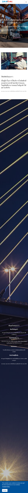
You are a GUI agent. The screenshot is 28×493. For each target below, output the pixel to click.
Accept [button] (4, 490)
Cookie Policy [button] (6, 486)
